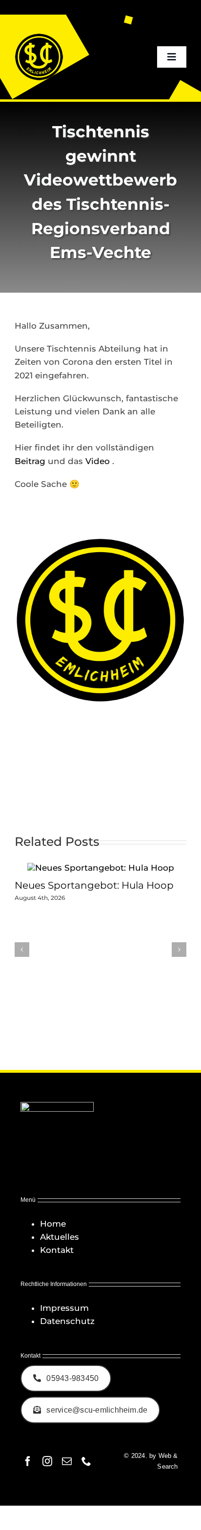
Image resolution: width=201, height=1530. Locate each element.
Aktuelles (59, 1237)
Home (53, 1224)
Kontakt (57, 1250)
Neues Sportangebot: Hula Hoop (94, 885)
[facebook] (28, 1461)
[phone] (86, 1461)
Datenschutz (67, 1321)
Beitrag (30, 461)
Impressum (64, 1308)
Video (98, 461)
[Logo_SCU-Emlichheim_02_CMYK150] (39, 36)
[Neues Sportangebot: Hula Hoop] (100, 868)
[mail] (67, 1461)
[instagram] (47, 1461)
